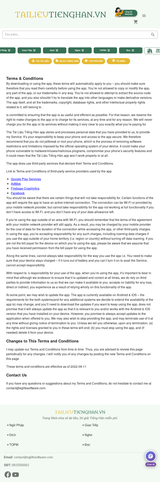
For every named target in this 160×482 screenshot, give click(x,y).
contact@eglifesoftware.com (33, 457)
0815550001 (20, 465)
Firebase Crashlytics (25, 188)
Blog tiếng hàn (69, 61)
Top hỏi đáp (95, 61)
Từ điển (120, 61)
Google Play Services (26, 179)
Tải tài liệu (42, 61)
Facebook (18, 193)
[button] (144, 15)
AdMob (16, 183)
